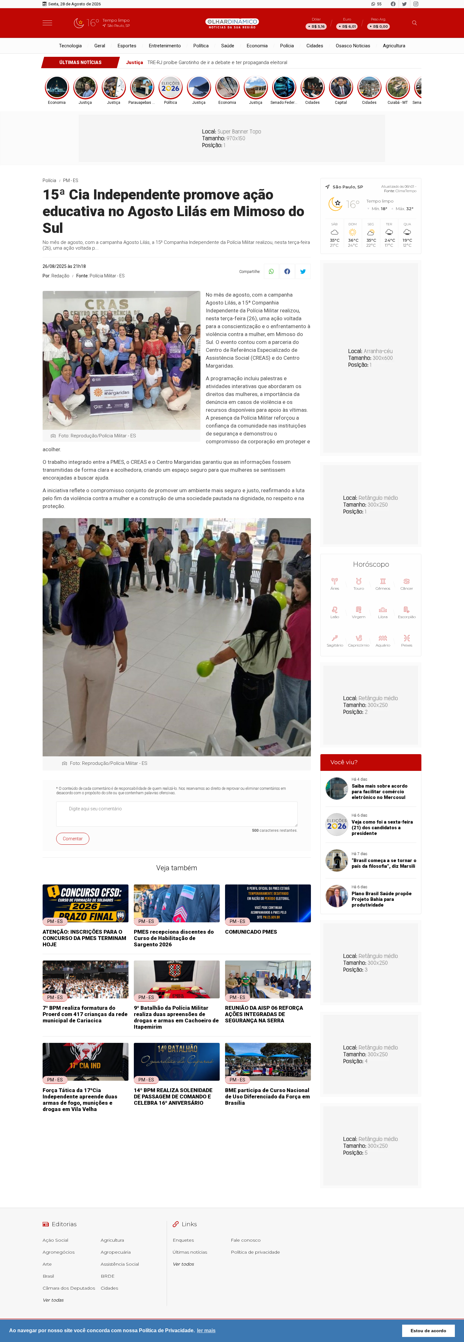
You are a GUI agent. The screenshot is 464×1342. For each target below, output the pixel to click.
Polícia (287, 46)
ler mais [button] (206, 1330)
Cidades (314, 46)
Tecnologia (70, 46)
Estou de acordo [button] (428, 1330)
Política (201, 46)
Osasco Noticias (353, 46)
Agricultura (394, 46)
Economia (257, 46)
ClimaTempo (406, 191)
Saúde (227, 46)
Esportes (127, 46)
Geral (99, 46)
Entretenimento (165, 46)
